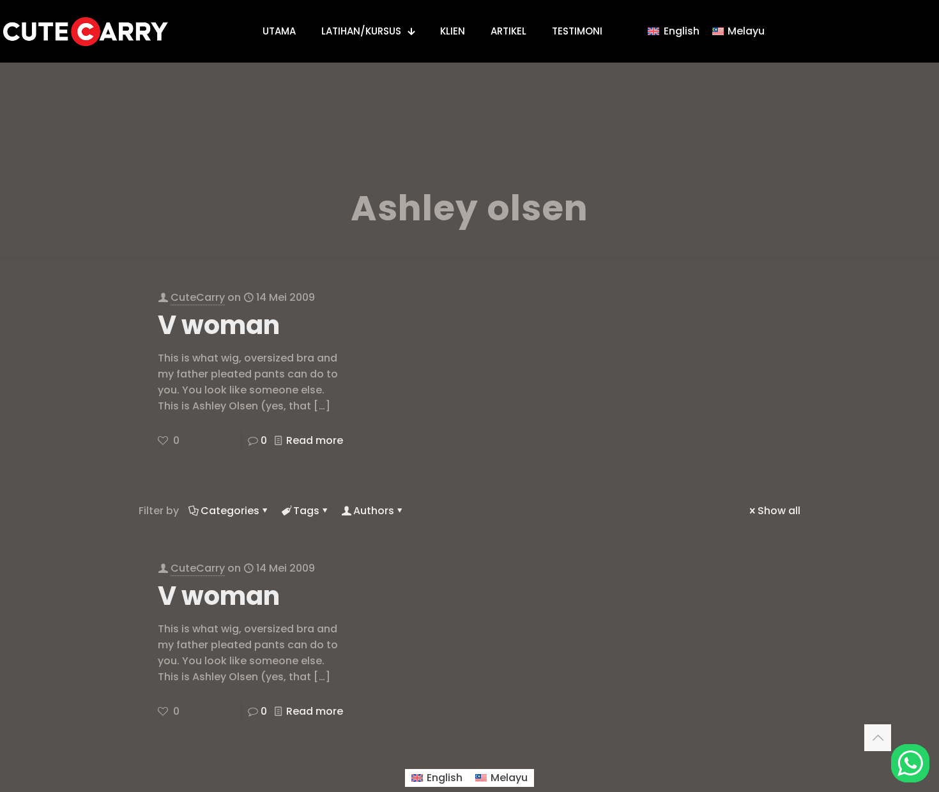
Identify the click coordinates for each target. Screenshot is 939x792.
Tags (306, 510)
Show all (779, 510)
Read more (314, 440)
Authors (373, 510)
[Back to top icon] (877, 737)
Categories (230, 510)
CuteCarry (198, 297)
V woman (219, 325)
